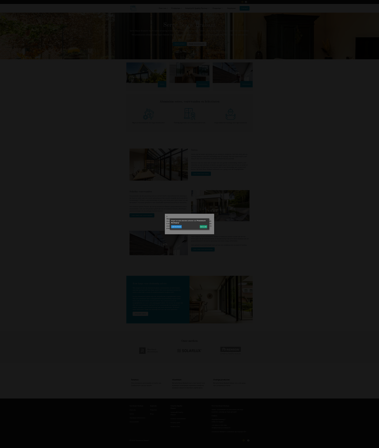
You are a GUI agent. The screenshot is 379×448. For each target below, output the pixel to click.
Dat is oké (203, 227)
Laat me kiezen (176, 227)
